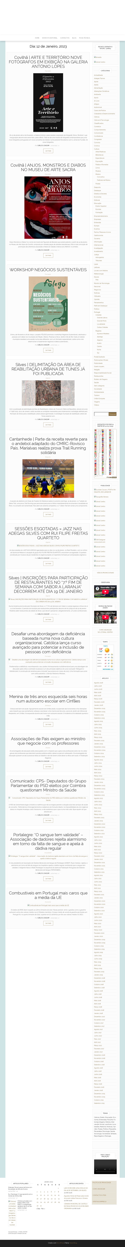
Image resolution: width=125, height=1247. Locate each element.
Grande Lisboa (102, 318)
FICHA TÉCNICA (84, 38)
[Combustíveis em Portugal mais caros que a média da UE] (48, 905)
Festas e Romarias (102, 164)
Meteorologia (99, 274)
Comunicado (98, 133)
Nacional (97, 286)
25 (44, 1202)
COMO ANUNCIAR (99, 1189)
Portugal (97, 312)
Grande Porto (101, 321)
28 (55, 1202)
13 (26, 1210)
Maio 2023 (97, 808)
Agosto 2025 (98, 721)
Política (48, 794)
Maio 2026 (97, 692)
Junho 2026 (98, 689)
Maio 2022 (97, 846)
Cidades (98, 315)
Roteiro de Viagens (100, 379)
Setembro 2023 (99, 795)
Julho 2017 (97, 1033)
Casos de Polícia (100, 110)
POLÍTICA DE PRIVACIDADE (102, 1182)
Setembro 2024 (99, 756)
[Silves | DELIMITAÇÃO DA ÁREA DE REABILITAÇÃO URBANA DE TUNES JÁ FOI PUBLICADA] (48, 393)
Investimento (98, 251)
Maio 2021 (97, 885)
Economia (48, 902)
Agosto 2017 (98, 1029)
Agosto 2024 (98, 760)
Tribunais (99, 260)
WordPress (60, 1243)
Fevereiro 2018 (99, 1010)
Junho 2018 (98, 997)
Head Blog (73, 1243)
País (97, 280)
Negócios (97, 290)
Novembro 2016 (99, 1058)
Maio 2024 (97, 769)
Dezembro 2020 (99, 901)
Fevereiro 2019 (99, 972)
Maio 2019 (97, 962)
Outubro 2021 (98, 869)
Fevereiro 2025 (99, 740)
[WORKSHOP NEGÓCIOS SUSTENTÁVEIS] (48, 304)
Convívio (97, 142)
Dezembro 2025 (99, 708)
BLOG (74, 38)
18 (44, 1199)
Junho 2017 (98, 1036)
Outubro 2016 (99, 1061)
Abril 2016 (97, 1081)
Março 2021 (98, 891)
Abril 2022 (97, 850)
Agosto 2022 (98, 837)
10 (41, 1195)
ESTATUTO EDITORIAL (49, 38)
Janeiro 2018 (98, 1013)
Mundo (96, 277)
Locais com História (101, 270)
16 (37, 1199)
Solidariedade (99, 392)
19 (48, 1199)
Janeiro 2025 (98, 744)
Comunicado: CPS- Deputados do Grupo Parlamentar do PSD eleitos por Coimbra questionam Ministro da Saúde (48, 785)
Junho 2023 (98, 805)
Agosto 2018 (98, 991)
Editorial (97, 200)
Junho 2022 (98, 843)
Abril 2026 (97, 695)
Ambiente (97, 94)
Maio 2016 (97, 1077)
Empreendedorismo (101, 216)
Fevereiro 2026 (99, 702)
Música (98, 174)
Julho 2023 (98, 801)
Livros (98, 168)
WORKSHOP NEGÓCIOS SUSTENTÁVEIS (48, 269)
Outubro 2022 (99, 830)
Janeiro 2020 (98, 936)
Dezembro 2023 (99, 785)
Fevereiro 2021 (99, 894)
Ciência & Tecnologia (101, 120)
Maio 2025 (97, 731)
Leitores (97, 267)
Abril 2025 (97, 734)
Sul (98, 353)
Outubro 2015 (98, 1100)
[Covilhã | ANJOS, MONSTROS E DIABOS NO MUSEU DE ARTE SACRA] (48, 207)
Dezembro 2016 (99, 1055)
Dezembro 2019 (99, 939)
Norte (99, 350)
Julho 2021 (97, 878)
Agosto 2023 (98, 798)
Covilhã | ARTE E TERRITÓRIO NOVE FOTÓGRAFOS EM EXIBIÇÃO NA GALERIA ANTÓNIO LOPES (48, 62)
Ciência (96, 117)
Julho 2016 (98, 1071)
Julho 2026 (98, 686)
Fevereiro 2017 (99, 1049)
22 (59, 1199)
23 (37, 1202)
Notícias (97, 293)
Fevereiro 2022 (99, 856)
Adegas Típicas (99, 78)
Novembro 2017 (99, 1020)
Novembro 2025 (99, 712)
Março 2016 (98, 1084)
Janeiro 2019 (98, 975)
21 (55, 1199)
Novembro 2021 (99, 866)
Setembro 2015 (99, 1103)
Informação (98, 242)
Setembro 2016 (99, 1065)
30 (37, 1206)
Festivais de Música (103, 180)
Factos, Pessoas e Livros (102, 232)
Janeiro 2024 (98, 782)
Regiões (98, 331)
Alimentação (98, 88)
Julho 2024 (98, 763)
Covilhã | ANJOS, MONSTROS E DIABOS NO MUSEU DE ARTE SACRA (48, 167)
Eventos (97, 229)
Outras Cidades (102, 327)
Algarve (48, 378)
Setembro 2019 (99, 949)
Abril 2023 (97, 811)
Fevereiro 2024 (99, 779)
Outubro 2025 (99, 715)
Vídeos (96, 405)
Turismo (97, 395)
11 (44, 1195)
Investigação (98, 248)
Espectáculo (100, 158)
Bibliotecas (99, 155)
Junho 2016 (98, 1074)
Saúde (96, 382)
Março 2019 (98, 968)
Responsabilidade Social (102, 373)
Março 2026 (98, 699)
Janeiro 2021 (98, 898)
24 (17, 1191)
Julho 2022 (98, 840)
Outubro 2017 (98, 1023)
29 (59, 1202)
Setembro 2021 (99, 872)
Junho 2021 (98, 882)
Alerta (96, 85)
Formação (48, 274)
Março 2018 (98, 1007)
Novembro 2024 (99, 750)
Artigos (96, 104)
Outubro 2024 (99, 753)
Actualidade (47, 852)
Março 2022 (98, 853)
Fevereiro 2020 (99, 933)
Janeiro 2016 (98, 1090)
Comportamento (100, 130)
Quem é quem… (99, 366)
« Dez (38, 1209)
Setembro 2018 (99, 988)
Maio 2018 (97, 1000)
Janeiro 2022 (98, 859)
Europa (96, 226)
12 (48, 1195)
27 (51, 1202)
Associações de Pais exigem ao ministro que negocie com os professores (48, 741)
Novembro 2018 (99, 981)
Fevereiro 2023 (99, 817)
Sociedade (98, 389)
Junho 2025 (98, 728)
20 (52, 1199)
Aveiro (99, 343)
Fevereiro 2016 (99, 1087)
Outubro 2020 (99, 907)
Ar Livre (96, 101)
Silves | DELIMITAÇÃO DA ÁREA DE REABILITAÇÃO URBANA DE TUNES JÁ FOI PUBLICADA (48, 369)
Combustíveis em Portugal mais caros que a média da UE (48, 895)
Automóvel (98, 107)
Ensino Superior (101, 206)
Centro (99, 346)
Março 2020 (98, 930)
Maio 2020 (97, 923)
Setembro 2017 (99, 1026)
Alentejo (100, 337)
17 (17, 1198)
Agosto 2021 (98, 875)
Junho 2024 (98, 766)
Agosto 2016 (98, 1068)
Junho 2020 (98, 920)
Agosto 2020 (98, 914)
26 (48, 1202)
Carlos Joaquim (43, 145)
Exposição (48, 71)
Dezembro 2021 (99, 862)
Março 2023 (98, 814)
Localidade (101, 324)
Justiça (96, 255)
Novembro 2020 (99, 904)
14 (55, 1195)
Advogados (100, 257)
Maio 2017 (97, 1039)
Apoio (96, 98)
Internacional (98, 245)
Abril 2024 (97, 773)
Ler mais (48, 151)
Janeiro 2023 (98, 821)
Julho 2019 (98, 955)
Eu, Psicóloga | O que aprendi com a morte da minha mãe (20, 1195)
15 (58, 1195)
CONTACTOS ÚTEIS (99, 1195)
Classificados (98, 123)
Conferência (98, 136)
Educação (97, 203)
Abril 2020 (97, 927)
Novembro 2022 (99, 827)
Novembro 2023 (99, 789)
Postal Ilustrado (99, 357)
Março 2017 (98, 1045)
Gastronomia (98, 235)
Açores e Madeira (103, 333)
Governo (97, 238)
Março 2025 (98, 737)
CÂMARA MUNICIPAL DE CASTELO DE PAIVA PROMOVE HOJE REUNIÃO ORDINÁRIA (76, 1206)
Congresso (98, 139)
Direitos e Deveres (100, 194)
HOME (37, 38)
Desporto (47, 457)
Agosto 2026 (98, 683)
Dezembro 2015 (99, 1093)
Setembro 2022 (99, 834)
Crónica (97, 146)
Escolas (48, 747)
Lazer (96, 264)
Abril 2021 (97, 888)
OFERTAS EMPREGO (99, 1201)
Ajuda (96, 81)
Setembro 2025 (99, 718)
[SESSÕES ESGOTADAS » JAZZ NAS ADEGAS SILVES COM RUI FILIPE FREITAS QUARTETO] (48, 546)
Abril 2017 (97, 1042)
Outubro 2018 (99, 984)
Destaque (48, 705)
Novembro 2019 (99, 943)
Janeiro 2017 (98, 1052)
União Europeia (99, 398)
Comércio (97, 126)
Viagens (97, 402)
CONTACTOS (64, 38)
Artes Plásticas (101, 152)
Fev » (43, 1209)
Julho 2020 (98, 917)
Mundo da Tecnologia (101, 283)
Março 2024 (98, 776)
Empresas (97, 219)
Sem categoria (99, 386)
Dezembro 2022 (99, 824)
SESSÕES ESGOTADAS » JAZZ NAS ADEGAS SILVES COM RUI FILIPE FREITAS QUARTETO (48, 533)
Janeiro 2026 (98, 705)
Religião (97, 370)
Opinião (97, 299)
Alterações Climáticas (101, 91)
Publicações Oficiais (101, 360)
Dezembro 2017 (99, 1016)
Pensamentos (99, 302)
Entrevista (97, 222)
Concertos (100, 177)
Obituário (97, 296)
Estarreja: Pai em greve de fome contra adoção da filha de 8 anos (20, 1188)
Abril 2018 (97, 1004)
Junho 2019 (98, 959)
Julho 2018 (97, 994)
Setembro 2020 (99, 911)
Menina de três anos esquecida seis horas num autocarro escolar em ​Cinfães (48, 698)
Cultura (96, 149)
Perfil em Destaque (100, 306)
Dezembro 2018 (99, 978)
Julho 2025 (98, 724)
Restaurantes (98, 376)
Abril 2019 (97, 965)
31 (41, 1206)
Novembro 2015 (99, 1097)
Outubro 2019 (99, 946)
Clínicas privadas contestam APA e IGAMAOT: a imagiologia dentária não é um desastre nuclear (25, 1204)
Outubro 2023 (99, 792)
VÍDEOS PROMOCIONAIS (105, 573)
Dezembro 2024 (99, 747)
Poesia (98, 184)
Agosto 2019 (98, 952)
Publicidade (98, 363)
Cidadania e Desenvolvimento (104, 114)
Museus (98, 171)
